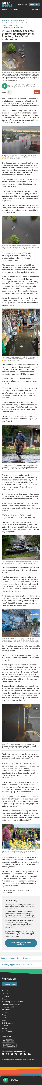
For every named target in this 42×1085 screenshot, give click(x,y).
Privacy (4, 1017)
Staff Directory (7, 1023)
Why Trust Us (7, 1031)
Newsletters (6, 1009)
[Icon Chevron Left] (4, 443)
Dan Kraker (14, 23)
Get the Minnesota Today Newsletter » (21, 943)
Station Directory (23, 958)
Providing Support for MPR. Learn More (17, 964)
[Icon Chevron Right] (38, 443)
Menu (6, 9)
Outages (5, 1012)
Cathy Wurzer (6, 23)
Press (4, 1015)
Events (4, 999)
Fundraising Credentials (11, 1004)
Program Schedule (8, 958)
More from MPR (8, 1007)
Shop (4, 1020)
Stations (5, 1026)
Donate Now (34, 4)
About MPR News (8, 991)
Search (15, 9)
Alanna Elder (26, 23)
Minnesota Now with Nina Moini (13, 20)
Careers (5, 993)
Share (37, 92)
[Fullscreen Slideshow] (4, 429)
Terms (4, 1028)
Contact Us (6, 996)
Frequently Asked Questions (12, 1001)
